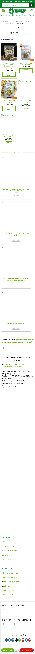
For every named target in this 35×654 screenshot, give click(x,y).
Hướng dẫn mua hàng (10, 573)
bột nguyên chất (26, 342)
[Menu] (3, 10)
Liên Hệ (24, 1)
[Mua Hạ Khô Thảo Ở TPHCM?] (26, 89)
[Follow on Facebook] (6, 640)
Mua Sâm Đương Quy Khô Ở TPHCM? (9, 135)
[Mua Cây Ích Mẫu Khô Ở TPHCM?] (9, 89)
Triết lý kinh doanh (9, 546)
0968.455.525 (17, 367)
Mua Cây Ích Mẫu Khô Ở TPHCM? (9, 101)
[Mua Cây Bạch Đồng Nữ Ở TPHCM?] (26, 52)
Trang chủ (7, 22)
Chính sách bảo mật (10, 590)
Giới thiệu (6, 542)
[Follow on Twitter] (12, 640)
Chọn (26, 108)
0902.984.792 (9, 364)
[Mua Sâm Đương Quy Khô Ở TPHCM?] (9, 123)
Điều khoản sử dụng (10, 595)
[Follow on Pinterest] (23, 640)
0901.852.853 (20, 364)
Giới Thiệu (18, 1)
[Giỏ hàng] (31, 10)
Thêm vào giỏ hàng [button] (9, 74)
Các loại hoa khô (14, 342)
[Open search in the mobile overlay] (18, 5)
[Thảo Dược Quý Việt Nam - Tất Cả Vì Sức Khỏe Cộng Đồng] (17, 11)
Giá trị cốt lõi (7, 559)
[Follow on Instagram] (9, 640)
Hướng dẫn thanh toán (10, 577)
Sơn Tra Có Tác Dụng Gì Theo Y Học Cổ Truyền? (16, 234)
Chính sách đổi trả (9, 586)
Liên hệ (5, 555)
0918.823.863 (7, 367)
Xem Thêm (16, 195)
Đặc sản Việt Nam (21, 340)
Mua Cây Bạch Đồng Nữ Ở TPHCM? (26, 64)
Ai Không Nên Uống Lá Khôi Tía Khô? (16, 323)
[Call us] (19, 640)
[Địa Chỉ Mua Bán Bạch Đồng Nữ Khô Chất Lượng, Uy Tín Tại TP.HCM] (9, 52)
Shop (16, 22)
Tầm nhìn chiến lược (10, 551)
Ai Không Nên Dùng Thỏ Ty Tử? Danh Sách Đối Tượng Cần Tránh (16, 279)
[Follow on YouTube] (29, 640)
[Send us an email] (16, 640)
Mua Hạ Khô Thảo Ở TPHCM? (26, 101)
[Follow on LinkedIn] (26, 640)
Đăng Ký (30, 1)
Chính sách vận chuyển (11, 582)
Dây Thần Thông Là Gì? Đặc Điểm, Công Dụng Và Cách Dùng (16, 190)
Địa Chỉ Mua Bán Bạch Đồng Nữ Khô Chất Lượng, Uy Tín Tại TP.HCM (9, 66)
